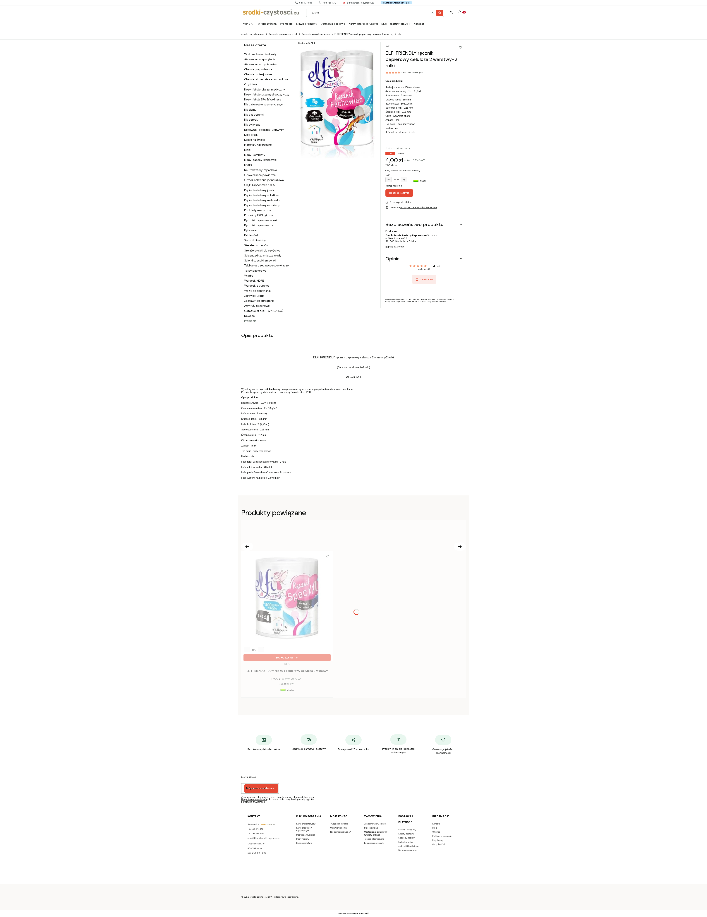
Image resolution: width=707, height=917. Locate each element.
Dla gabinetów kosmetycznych (264, 104)
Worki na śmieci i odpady (260, 54)
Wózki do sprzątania (257, 291)
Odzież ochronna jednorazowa (264, 180)
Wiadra (248, 276)
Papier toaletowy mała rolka (262, 200)
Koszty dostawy (406, 833)
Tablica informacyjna (374, 839)
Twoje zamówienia (339, 823)
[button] (439, 13)
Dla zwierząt (252, 124)
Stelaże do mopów (256, 245)
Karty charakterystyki (306, 823)
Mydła (248, 165)
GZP (387, 45)
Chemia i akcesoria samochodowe (266, 79)
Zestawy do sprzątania (259, 301)
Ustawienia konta (338, 828)
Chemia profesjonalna (258, 74)
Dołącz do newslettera (261, 788)
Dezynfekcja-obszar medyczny (264, 89)
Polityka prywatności (442, 836)
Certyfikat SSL (439, 844)
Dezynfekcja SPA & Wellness (262, 99)
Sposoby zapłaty (406, 837)
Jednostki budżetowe (408, 846)
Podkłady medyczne (257, 210)
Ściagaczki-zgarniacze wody (263, 255)
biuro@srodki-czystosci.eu (360, 2)
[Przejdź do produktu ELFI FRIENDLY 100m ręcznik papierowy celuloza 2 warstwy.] (287, 596)
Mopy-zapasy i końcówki (260, 160)
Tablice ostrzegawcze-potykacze (266, 265)
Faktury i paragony (407, 829)
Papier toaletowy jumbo (259, 190)
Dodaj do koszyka (399, 192)
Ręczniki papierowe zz (258, 225)
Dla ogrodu (251, 120)
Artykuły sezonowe (257, 306)
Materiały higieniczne (258, 145)
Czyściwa (250, 84)
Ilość (387, 175)
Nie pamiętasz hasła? (340, 832)
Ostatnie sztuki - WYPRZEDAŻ (263, 311)
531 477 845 (305, 2)
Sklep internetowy (352, 913)
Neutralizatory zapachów (260, 170)
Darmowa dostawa (407, 850)
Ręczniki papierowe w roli (283, 34)
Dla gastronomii (254, 115)
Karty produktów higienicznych (304, 829)
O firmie (436, 832)
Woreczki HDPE (254, 281)
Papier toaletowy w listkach (262, 195)
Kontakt (436, 823)
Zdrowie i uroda (254, 296)
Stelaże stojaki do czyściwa (262, 250)
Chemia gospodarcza (258, 69)
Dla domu (250, 110)
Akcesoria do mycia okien (260, 64)
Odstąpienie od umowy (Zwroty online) (375, 833)
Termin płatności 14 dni (396, 3)
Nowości (249, 316)
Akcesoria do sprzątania (259, 59)
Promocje (250, 321)
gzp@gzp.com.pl (394, 246)
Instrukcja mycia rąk (305, 835)
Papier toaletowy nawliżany (262, 205)
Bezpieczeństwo (304, 843)
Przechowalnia (371, 828)
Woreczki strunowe (257, 286)
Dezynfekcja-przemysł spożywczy (266, 94)
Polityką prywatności (254, 801)
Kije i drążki (251, 135)
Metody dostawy (406, 842)
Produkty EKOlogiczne (258, 215)
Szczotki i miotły (255, 240)
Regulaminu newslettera (254, 799)
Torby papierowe (255, 271)
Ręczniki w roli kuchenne (316, 34)
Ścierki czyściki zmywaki (260, 260)
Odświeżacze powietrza (260, 175)
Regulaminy (437, 840)
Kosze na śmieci (254, 140)
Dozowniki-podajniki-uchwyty (264, 130)
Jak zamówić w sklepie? (375, 823)
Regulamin (282, 797)
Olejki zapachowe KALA (259, 185)
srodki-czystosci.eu (252, 34)
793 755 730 (329, 2)
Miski (247, 150)
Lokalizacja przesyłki (374, 843)
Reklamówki (251, 235)
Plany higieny (302, 839)
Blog (434, 828)
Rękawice (250, 230)
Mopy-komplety (254, 155)
